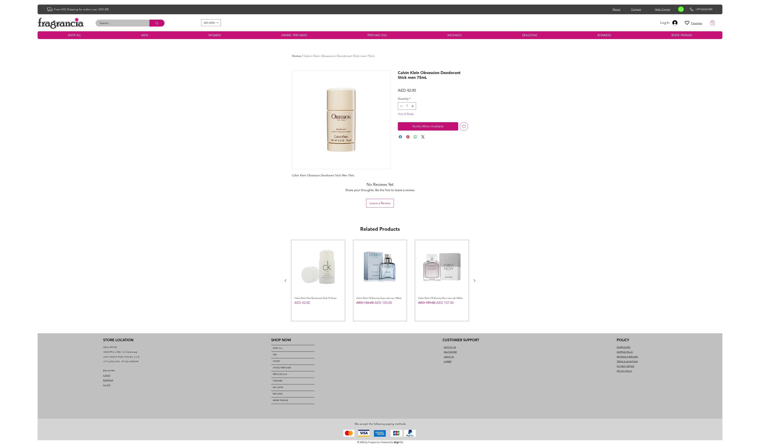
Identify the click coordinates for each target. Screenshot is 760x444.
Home (296, 56)
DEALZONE (278, 387)
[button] (211, 22)
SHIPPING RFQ (623, 347)
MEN (275, 354)
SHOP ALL (277, 348)
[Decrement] (400, 106)
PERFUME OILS (280, 374)
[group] (380, 280)
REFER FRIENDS (280, 400)
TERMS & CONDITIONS (627, 361)
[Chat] (681, 9)
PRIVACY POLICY (624, 371)
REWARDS (278, 394)
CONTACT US (450, 347)
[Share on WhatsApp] (415, 136)
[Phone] (691, 9)
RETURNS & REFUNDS (627, 357)
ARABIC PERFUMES (282, 368)
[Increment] (412, 106)
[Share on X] (423, 136)
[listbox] (211, 22)
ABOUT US (449, 357)
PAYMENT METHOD (625, 366)
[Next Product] (474, 280)
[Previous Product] (285, 280)
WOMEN (276, 361)
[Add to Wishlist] (464, 126)
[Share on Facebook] (400, 136)
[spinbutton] (406, 106)
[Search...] (156, 23)
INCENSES (277, 381)
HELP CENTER (450, 352)
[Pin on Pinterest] (408, 136)
